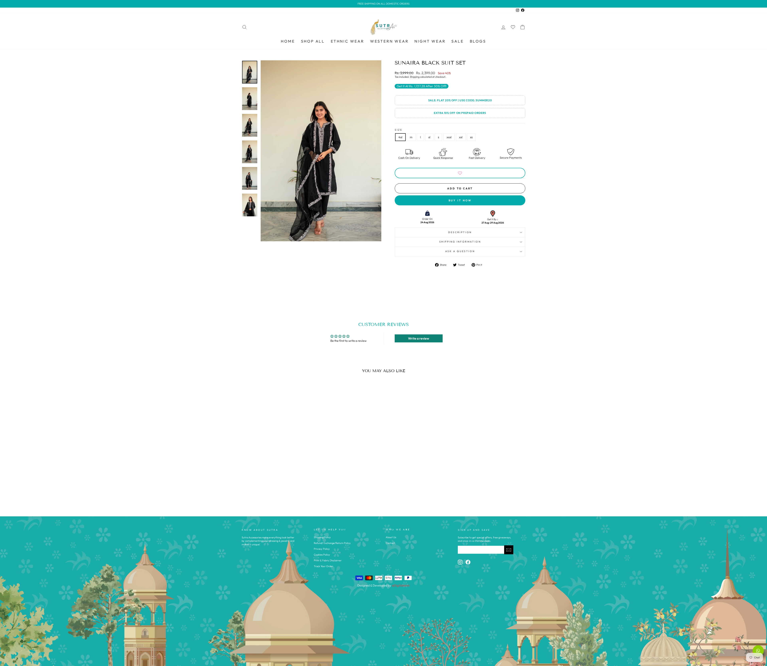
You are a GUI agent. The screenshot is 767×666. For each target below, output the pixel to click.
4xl (400, 137)
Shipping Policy (322, 537)
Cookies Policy (322, 554)
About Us (391, 537)
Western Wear (389, 41)
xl (429, 137)
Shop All (313, 41)
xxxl (449, 137)
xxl (460, 137)
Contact (390, 543)
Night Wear (429, 41)
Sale (457, 41)
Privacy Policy (322, 548)
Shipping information (460, 241)
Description (460, 232)
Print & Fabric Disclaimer (328, 560)
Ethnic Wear (347, 41)
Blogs (478, 41)
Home (288, 41)
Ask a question (460, 251)
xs (471, 137)
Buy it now (460, 200)
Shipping (414, 76)
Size (398, 129)
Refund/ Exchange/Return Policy (332, 543)
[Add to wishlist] (460, 173)
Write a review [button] (418, 338)
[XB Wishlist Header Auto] (513, 27)
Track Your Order (323, 566)
